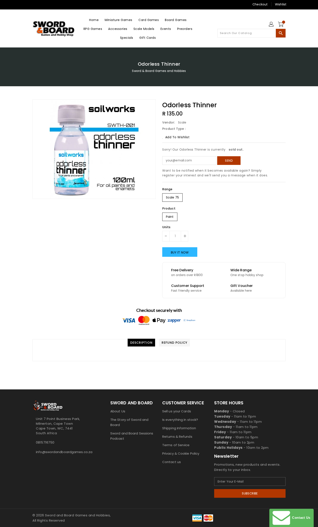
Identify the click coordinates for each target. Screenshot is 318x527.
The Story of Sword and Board (129, 422)
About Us (117, 411)
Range (167, 189)
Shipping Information (179, 428)
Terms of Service (176, 445)
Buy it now (180, 252)
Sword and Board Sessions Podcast (131, 436)
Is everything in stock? (180, 419)
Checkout (260, 4)
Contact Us (300, 517)
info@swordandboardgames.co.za (63, 452)
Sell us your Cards (176, 411)
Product (168, 208)
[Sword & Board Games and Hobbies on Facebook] (26, 4)
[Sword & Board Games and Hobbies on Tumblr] (59, 4)
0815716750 (45, 442)
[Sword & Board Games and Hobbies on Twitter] (34, 4)
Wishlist (280, 4)
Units (166, 227)
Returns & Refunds (177, 436)
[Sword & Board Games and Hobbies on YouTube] (67, 4)
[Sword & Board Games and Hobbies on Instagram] (51, 4)
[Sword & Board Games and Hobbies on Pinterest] (43, 4)
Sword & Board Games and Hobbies (159, 71)
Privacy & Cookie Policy (180, 453)
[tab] (141, 342)
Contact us (171, 462)
